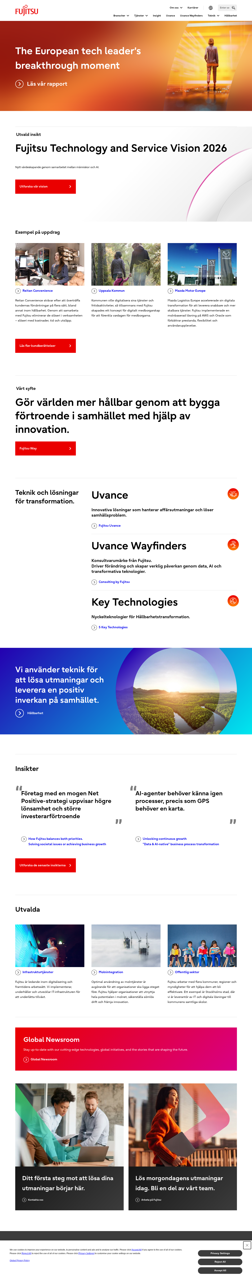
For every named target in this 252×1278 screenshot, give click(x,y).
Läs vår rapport (47, 84)
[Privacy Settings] (86, 1253)
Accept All (220, 1270)
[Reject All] (26, 1253)
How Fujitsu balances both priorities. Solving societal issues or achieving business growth (67, 841)
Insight (157, 15)
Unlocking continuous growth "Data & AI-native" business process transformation (181, 841)
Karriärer (193, 7)
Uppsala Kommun (112, 291)
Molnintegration (111, 972)
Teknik (211, 15)
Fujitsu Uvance (110, 526)
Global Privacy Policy (20, 1260)
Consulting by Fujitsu (114, 582)
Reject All (220, 1261)
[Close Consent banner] (247, 1245)
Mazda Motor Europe (190, 291)
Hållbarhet (230, 15)
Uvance (170, 15)
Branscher (119, 15)
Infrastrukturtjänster (38, 972)
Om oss (174, 7)
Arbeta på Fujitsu (151, 1199)
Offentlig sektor (187, 972)
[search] (233, 7)
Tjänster (139, 15)
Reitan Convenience (38, 291)
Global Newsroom (44, 1059)
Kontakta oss (35, 1199)
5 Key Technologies (113, 627)
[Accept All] (136, 1250)
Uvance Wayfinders (191, 15)
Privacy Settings (220, 1253)
